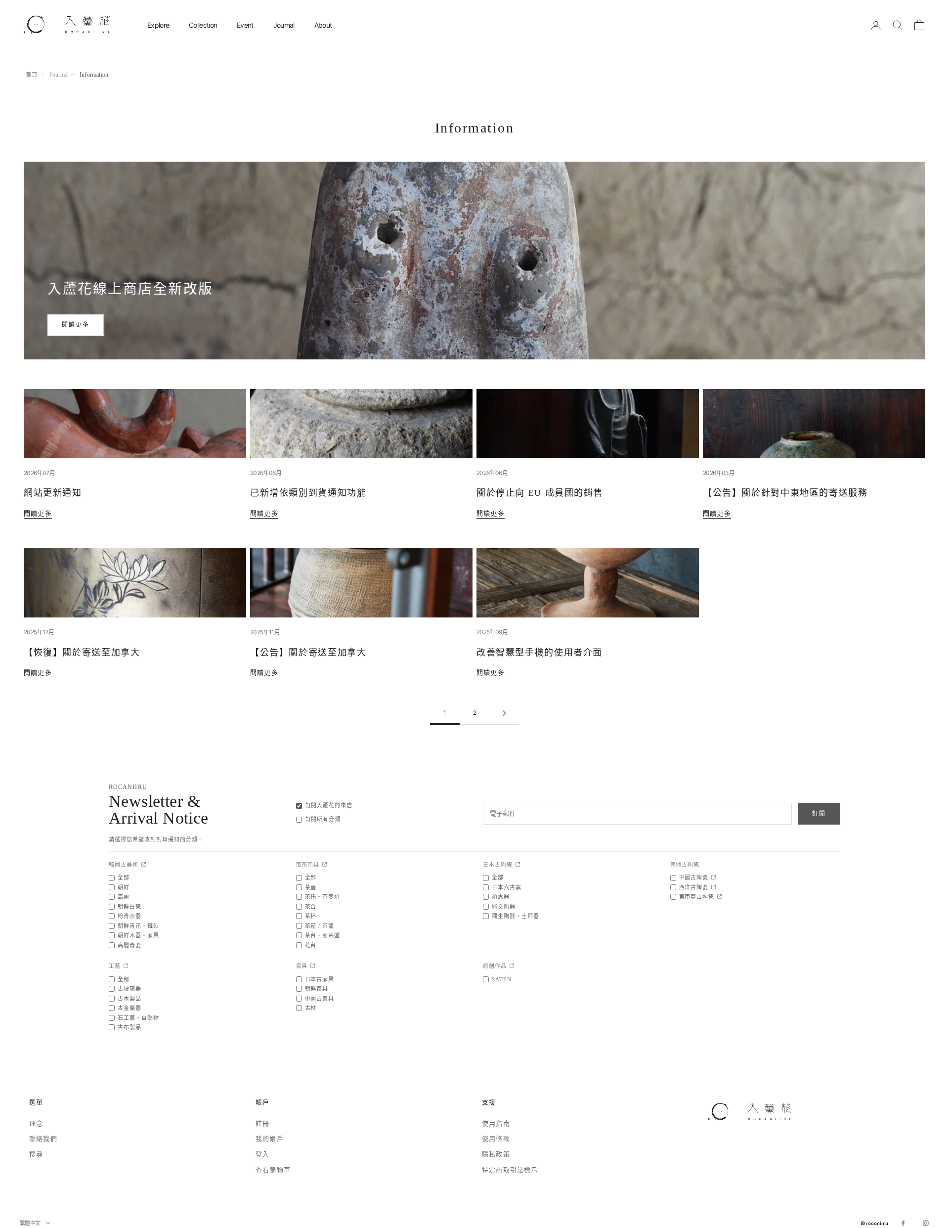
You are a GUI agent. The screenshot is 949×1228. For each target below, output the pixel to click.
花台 (311, 945)
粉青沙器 (129, 916)
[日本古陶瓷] (518, 865)
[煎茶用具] (324, 865)
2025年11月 (265, 632)
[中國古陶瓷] (713, 878)
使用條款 (496, 1138)
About (323, 25)
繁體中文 (30, 1223)
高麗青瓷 (129, 945)
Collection (203, 25)
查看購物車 (273, 1170)
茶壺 (311, 887)
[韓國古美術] (143, 865)
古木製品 (129, 999)
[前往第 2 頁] (504, 713)
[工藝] (126, 966)
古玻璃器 (129, 989)
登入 (262, 1154)
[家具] (312, 966)
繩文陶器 (504, 907)
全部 (123, 877)
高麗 (123, 897)
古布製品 (129, 1027)
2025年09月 (492, 632)
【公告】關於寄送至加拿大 (308, 653)
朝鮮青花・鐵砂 (138, 926)
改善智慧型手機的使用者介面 (539, 653)
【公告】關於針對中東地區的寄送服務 (785, 493)
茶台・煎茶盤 (323, 935)
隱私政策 (496, 1154)
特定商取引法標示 (510, 1170)
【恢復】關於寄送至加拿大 (82, 653)
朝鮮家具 (317, 989)
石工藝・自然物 (138, 1018)
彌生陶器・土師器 (515, 916)
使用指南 (496, 1123)
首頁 (32, 75)
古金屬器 (129, 1008)
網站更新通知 (53, 493)
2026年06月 (265, 473)
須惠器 (501, 897)
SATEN (502, 979)
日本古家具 (320, 979)
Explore (158, 25)
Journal (284, 25)
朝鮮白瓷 (129, 907)
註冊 (262, 1123)
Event (245, 25)
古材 (311, 1008)
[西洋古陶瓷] (713, 887)
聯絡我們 (43, 1138)
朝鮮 (123, 887)
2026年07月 (39, 473)
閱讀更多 (76, 324)
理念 (36, 1123)
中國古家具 (320, 999)
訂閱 (819, 813)
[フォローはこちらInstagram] (925, 1223)
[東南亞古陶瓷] (719, 897)
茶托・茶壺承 (323, 897)
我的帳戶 (270, 1138)
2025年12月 (39, 632)
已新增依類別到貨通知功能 (308, 493)
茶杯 (311, 916)
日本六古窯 (506, 887)
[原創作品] (512, 966)
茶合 (311, 907)
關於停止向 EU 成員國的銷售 (539, 493)
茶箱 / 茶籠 (320, 926)
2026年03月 (718, 473)
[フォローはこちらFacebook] (903, 1223)
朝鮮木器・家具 (138, 935)
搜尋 (36, 1154)
